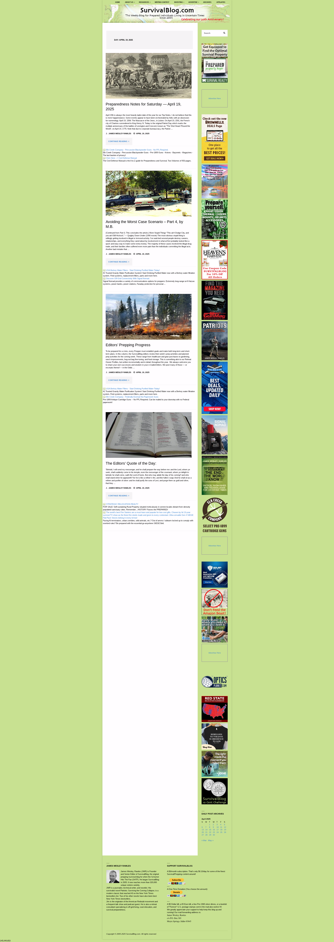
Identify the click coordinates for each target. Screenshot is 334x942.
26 (225, 832)
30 (214, 835)
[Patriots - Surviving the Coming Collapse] (215, 340)
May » (210, 840)
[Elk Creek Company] (215, 515)
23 (214, 832)
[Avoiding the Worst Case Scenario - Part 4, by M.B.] (149, 193)
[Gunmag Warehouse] (215, 300)
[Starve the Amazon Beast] (215, 602)
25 (221, 832)
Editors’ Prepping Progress (128, 345)
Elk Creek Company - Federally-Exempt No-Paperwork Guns (130, 397)
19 (225, 830)
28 (206, 835)
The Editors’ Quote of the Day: (131, 463)
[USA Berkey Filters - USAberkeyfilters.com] (215, 629)
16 (214, 830)
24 (218, 832)
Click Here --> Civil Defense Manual (120, 158)
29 (210, 835)
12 (225, 827)
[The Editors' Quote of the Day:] (149, 435)
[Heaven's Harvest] (215, 259)
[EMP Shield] (215, 575)
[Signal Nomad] (215, 434)
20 (203, 832)
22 (210, 832)
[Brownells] (215, 138)
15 (210, 830)
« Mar (204, 840)
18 (221, 830)
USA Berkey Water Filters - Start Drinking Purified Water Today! (131, 270)
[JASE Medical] (215, 764)
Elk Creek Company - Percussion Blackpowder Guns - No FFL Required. (135, 150)
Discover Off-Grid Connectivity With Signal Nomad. (126, 278)
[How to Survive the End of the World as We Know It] (215, 475)
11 (221, 827)
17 (218, 830)
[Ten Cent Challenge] (215, 791)
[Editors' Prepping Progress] (149, 317)
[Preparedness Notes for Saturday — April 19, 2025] (149, 76)
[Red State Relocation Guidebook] (215, 709)
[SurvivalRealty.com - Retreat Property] (215, 63)
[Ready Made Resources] (215, 219)
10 (218, 827)
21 (206, 832)
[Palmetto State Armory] (215, 388)
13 (203, 830)
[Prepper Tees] (215, 736)
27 (203, 835)
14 (206, 830)
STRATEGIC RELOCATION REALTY (120, 504)
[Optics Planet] (215, 682)
